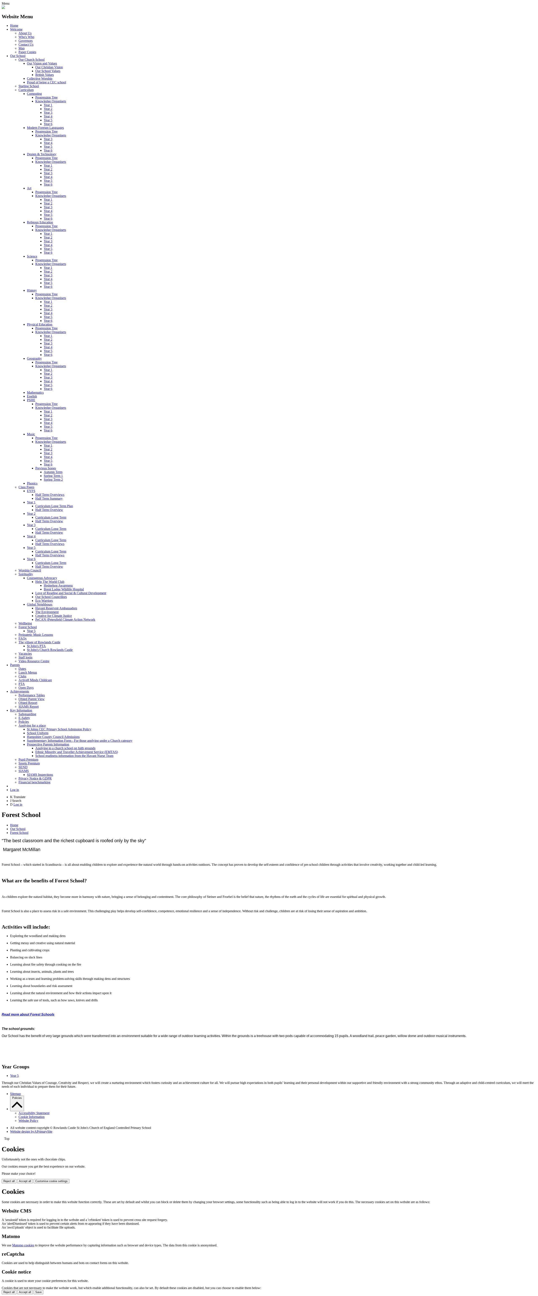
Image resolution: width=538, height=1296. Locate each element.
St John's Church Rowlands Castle (50, 650)
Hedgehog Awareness (58, 585)
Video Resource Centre (33, 661)
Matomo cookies (23, 1245)
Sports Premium (29, 763)
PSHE (31, 400)
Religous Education (40, 222)
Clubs (22, 676)
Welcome (16, 29)
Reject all (9, 1181)
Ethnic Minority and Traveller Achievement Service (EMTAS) (76, 752)
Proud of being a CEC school (46, 82)
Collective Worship (39, 78)
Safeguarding (27, 714)
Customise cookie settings (51, 1181)
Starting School (28, 86)
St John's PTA (36, 646)
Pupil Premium (28, 759)
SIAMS (23, 771)
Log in (14, 790)
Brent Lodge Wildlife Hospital (64, 589)
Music (31, 434)
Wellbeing (25, 623)
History (32, 290)
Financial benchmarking (34, 782)
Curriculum (26, 90)
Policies (23, 721)
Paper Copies (27, 52)
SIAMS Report (28, 706)
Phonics (32, 483)
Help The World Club (49, 581)
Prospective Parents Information (48, 744)
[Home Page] (3, 7)
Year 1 (48, 105)
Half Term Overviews (49, 494)
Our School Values (47, 71)
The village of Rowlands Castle (39, 642)
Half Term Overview (49, 510)
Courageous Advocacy (42, 578)
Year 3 (48, 112)
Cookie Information (31, 1117)
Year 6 (48, 124)
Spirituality (25, 574)
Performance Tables (31, 695)
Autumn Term (53, 472)
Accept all (25, 1181)
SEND (23, 767)
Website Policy (28, 1120)
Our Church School (31, 59)
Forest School (27, 627)
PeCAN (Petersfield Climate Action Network (65, 619)
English (32, 396)
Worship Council (29, 570)
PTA (21, 684)
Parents (15, 665)
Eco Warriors (44, 600)
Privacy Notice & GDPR (35, 778)
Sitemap (15, 1093)
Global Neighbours (39, 604)
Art (29, 188)
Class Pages (26, 487)
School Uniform (37, 733)
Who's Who (26, 37)
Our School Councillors (51, 597)
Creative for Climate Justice (53, 616)
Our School (17, 56)
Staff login (25, 657)
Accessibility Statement (33, 1113)
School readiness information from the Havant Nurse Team (74, 756)
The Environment (47, 612)
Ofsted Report (27, 703)
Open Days (26, 687)
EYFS (31, 491)
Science (32, 256)
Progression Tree (46, 97)
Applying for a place (32, 725)
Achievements (19, 691)
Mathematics (35, 392)
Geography (34, 358)
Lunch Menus (27, 672)
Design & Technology (41, 154)
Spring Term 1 (53, 476)
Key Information (21, 710)
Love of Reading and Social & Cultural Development (70, 593)
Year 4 (48, 116)
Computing (34, 93)
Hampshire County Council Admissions (53, 737)
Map (21, 48)
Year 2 (48, 109)
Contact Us (25, 44)
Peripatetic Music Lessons (35, 634)
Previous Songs (45, 468)
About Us (25, 33)
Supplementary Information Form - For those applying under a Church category (79, 740)
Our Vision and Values (42, 63)
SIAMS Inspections (40, 774)
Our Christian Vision (49, 67)
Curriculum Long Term (50, 517)
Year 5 (48, 120)
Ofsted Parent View (31, 699)
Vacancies (25, 653)
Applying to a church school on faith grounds (65, 748)
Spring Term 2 (53, 479)
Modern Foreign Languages (45, 127)
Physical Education (39, 324)
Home (14, 25)
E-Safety (24, 718)
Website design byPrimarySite (31, 1131)
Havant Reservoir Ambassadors (56, 608)
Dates (22, 668)
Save (38, 1292)
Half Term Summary (49, 498)
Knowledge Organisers (50, 101)
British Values (44, 75)
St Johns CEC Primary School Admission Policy (59, 729)
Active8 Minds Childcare (35, 680)
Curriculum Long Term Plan (54, 506)
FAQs (22, 638)
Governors (25, 40)
